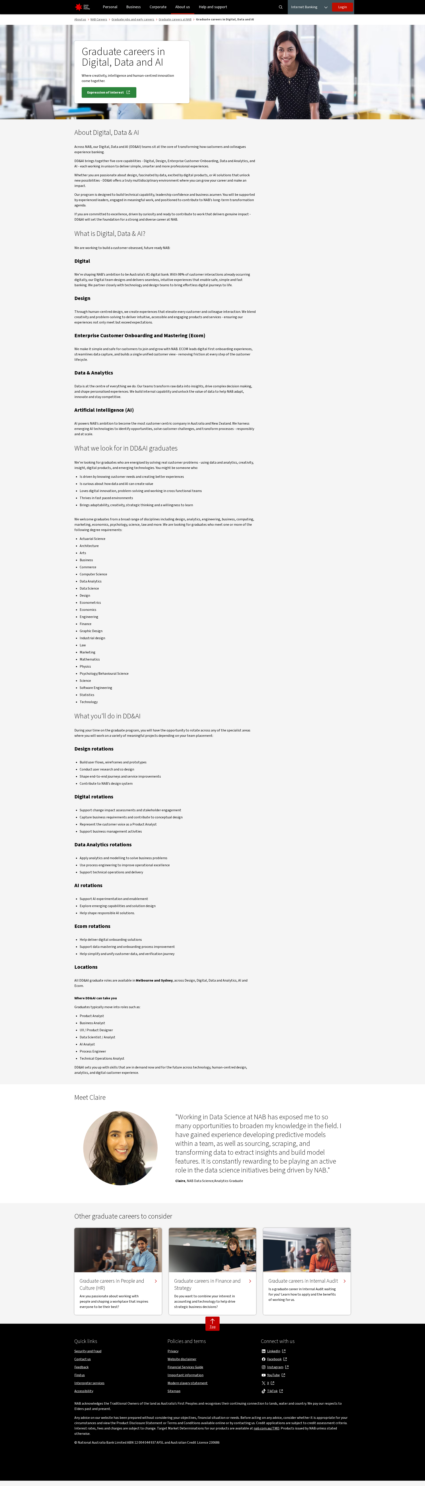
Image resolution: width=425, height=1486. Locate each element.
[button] (342, 7)
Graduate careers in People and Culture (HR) (112, 1285)
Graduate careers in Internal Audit (303, 1281)
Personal (110, 7)
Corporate (158, 7)
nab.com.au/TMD (266, 1428)
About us (182, 7)
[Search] (280, 7)
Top (213, 1326)
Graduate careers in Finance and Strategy (207, 1285)
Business (133, 7)
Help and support (213, 7)
